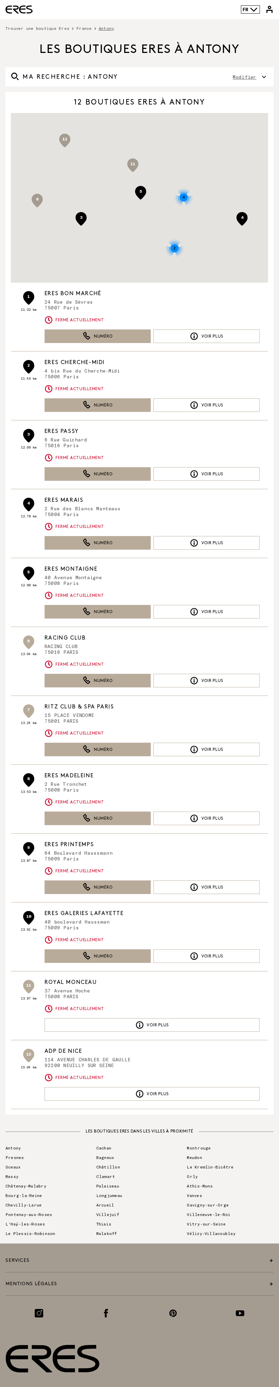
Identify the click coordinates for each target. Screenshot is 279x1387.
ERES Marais (64, 500)
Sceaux (12, 1166)
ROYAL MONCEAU (71, 982)
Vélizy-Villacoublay (211, 1233)
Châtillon (108, 1166)
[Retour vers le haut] (253, 1347)
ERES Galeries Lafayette (84, 913)
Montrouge (199, 1147)
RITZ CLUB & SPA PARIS (79, 706)
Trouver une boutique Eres (37, 28)
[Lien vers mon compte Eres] (269, 9)
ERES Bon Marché (73, 293)
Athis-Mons (200, 1185)
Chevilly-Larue (23, 1204)
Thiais (103, 1223)
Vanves (194, 1195)
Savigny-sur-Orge (208, 1204)
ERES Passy (62, 431)
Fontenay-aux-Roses (28, 1214)
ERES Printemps (69, 844)
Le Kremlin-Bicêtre (210, 1166)
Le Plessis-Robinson (30, 1233)
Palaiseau (107, 1185)
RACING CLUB (65, 638)
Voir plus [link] (212, 336)
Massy (11, 1176)
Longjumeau (109, 1195)
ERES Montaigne (71, 569)
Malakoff (106, 1233)
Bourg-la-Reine (23, 1195)
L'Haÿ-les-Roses (25, 1223)
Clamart (105, 1176)
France (84, 28)
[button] (37, 200)
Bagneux (105, 1157)
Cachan (103, 1147)
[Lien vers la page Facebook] (106, 1313)
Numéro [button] (103, 336)
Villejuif (107, 1214)
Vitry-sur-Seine (206, 1223)
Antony (13, 1147)
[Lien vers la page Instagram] (39, 1313)
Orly (192, 1176)
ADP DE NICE (63, 1051)
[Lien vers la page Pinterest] (173, 1313)
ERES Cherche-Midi (75, 362)
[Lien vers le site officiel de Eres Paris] (19, 9)
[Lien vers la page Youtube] (240, 1313)
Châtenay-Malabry (25, 1185)
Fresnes (14, 1157)
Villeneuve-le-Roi (208, 1214)
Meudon (194, 1157)
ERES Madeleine (69, 775)
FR (245, 9)
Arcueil (105, 1204)
